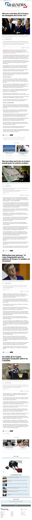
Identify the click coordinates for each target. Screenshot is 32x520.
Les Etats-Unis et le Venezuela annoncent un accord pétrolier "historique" (17, 481)
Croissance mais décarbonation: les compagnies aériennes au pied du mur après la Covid (9, 152)
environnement (5, 139)
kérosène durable (21, 93)
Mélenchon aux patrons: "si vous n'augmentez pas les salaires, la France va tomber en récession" (16, 258)
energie (9, 139)
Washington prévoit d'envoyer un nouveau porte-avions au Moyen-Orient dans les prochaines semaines (18, 487)
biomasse (8, 90)
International (3, 514)
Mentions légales (23, 514)
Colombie (8, 433)
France (11, 137)
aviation (8, 137)
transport (24, 137)
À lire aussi (16, 142)
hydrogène (17, 112)
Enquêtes (12, 512)
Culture (2, 517)
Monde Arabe (2, 512)
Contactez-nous (23, 512)
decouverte (18, 139)
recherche (13, 139)
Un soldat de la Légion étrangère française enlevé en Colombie (15, 359)
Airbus (27, 60)
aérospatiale (19, 137)
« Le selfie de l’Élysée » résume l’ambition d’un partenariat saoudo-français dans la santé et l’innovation (18, 477)
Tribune (12, 513)
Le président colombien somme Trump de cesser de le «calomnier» (23, 447)
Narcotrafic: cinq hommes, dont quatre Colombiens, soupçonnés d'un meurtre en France (9, 447)
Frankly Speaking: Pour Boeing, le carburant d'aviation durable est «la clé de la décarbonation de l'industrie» (23, 152)
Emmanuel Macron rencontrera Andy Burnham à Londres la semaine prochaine (18, 494)
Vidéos (12, 516)
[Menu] (1, 0)
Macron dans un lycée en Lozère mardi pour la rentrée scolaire (16, 162)
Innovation (22, 139)
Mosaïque (12, 514)
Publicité (22, 513)
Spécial (27, 145)
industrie (15, 137)
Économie (2, 516)
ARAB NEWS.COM (5, 0)
